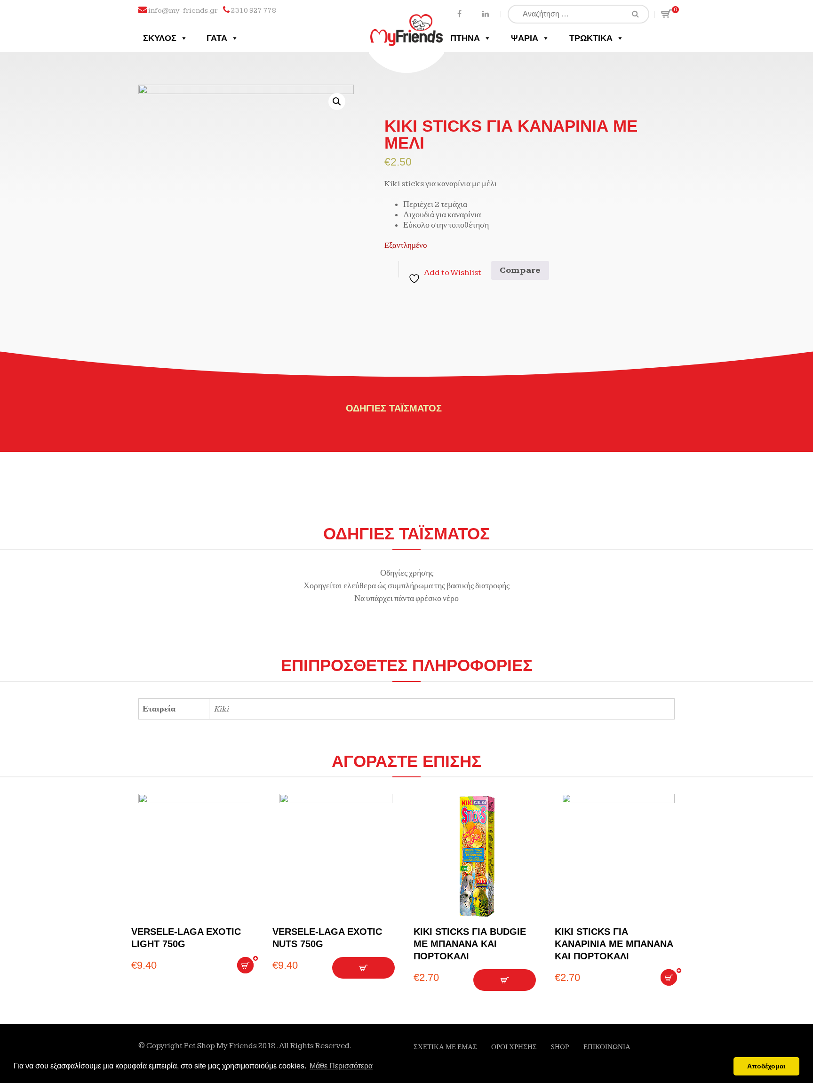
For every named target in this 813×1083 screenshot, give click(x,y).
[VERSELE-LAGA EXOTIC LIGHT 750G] (194, 856)
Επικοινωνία (606, 1047)
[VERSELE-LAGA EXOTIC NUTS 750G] (335, 856)
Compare (520, 270)
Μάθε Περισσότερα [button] (341, 1066)
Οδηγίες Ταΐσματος (394, 408)
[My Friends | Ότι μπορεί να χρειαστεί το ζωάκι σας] (406, 22)
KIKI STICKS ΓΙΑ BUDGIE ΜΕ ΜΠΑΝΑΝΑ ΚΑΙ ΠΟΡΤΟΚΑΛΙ (470, 943)
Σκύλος (159, 38)
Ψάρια (524, 38)
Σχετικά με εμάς (445, 1047)
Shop (560, 1047)
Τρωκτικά (591, 38)
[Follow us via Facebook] (459, 13)
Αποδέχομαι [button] (766, 1066)
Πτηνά (465, 38)
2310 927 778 (253, 10)
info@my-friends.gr (183, 10)
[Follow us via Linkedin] (485, 13)
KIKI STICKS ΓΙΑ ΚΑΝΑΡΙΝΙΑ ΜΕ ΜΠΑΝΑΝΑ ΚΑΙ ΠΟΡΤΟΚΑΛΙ (614, 943)
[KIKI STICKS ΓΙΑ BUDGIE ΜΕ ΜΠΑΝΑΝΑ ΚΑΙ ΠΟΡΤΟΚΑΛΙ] (477, 856)
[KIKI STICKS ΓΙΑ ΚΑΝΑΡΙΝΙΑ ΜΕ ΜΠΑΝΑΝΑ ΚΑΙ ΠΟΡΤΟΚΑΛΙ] (618, 856)
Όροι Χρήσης (514, 1047)
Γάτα (217, 38)
